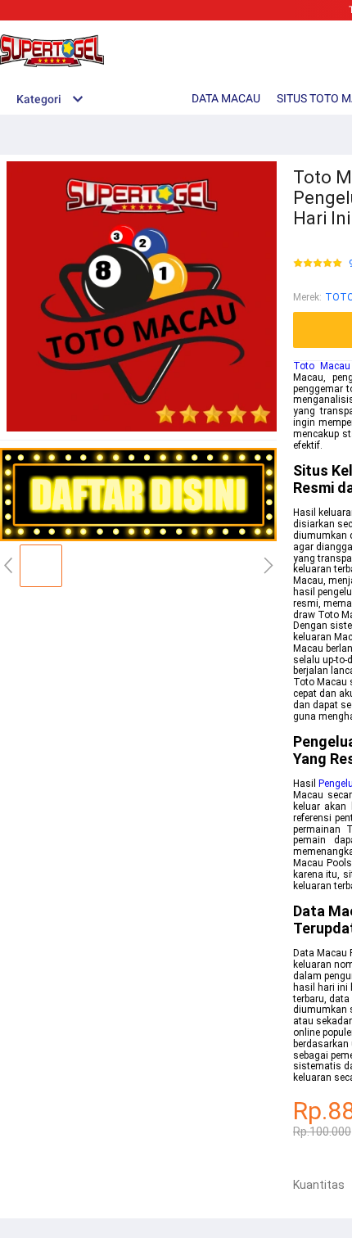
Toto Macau (321, 366)
